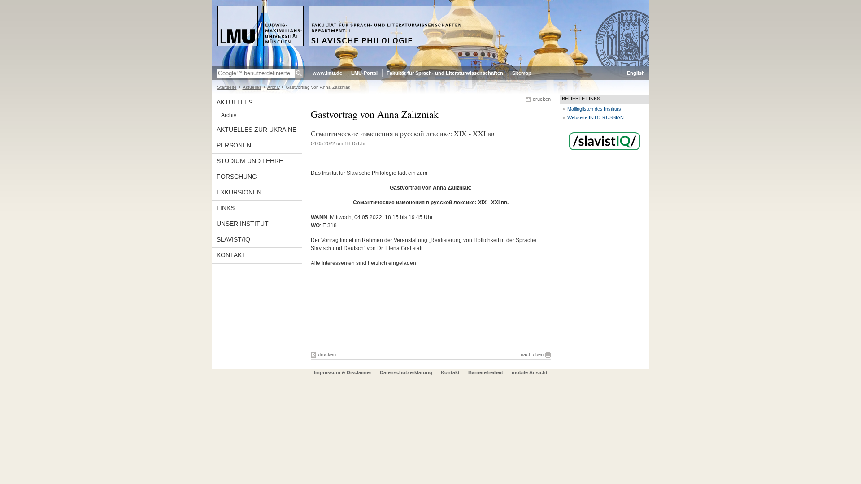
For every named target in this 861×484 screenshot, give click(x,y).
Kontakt (231, 255)
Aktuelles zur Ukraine (256, 129)
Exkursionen (239, 192)
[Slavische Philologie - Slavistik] (430, 64)
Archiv (273, 87)
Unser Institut (243, 223)
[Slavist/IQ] (604, 150)
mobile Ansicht (530, 372)
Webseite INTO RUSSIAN (595, 117)
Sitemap (521, 73)
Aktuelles (252, 87)
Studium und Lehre (250, 160)
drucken (542, 99)
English (636, 73)
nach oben (532, 354)
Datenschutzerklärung (406, 372)
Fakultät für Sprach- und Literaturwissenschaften (445, 73)
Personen (234, 145)
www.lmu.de (327, 73)
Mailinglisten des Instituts (594, 109)
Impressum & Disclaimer (342, 372)
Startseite (227, 87)
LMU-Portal (364, 73)
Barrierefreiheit (486, 372)
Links (226, 208)
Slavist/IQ (233, 239)
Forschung (237, 176)
